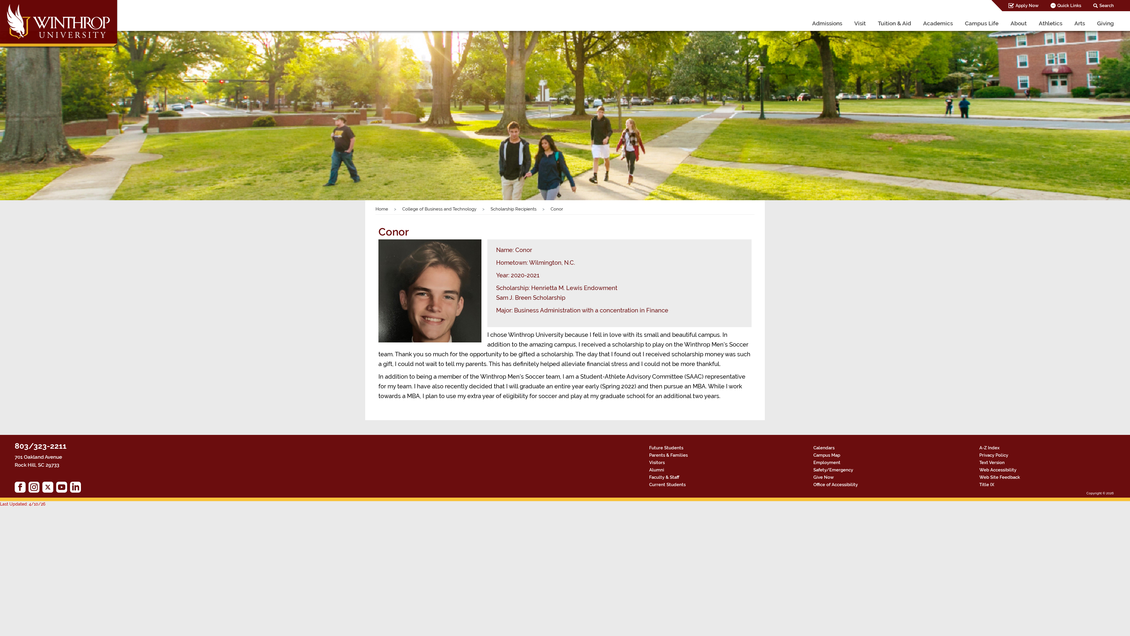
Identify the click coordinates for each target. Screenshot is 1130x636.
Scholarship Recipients (513, 209)
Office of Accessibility (835, 484)
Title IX (986, 484)
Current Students (667, 484)
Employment (826, 462)
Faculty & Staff (664, 477)
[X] (49, 489)
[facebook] (22, 489)
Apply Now (1027, 5)
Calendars (824, 447)
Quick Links (1069, 5)
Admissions (827, 23)
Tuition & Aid (894, 23)
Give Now (823, 477)
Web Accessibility (997, 470)
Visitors (657, 462)
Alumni (656, 470)
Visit (860, 23)
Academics (938, 23)
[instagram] (35, 489)
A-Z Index (989, 447)
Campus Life (981, 23)
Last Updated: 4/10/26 (22, 504)
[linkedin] (77, 489)
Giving (1105, 23)
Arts (1079, 23)
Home (381, 209)
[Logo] (59, 25)
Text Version (992, 462)
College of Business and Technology (439, 209)
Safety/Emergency (833, 470)
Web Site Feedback (999, 477)
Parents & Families (668, 455)
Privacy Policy (993, 455)
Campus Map (826, 455)
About (1019, 23)
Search (1106, 5)
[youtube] (63, 489)
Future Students (666, 447)
